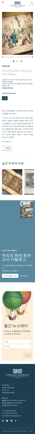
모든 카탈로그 (24, 276)
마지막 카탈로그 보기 (10, 276)
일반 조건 (24, 431)
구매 (4, 98)
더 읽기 (7, 148)
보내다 (27, 355)
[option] (12, 182)
